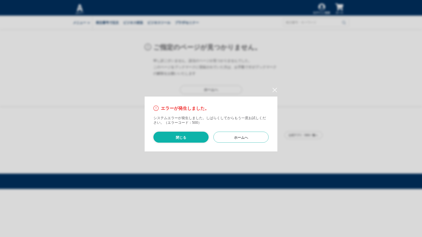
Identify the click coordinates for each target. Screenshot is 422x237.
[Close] (273, 90)
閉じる (181, 137)
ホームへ (241, 137)
